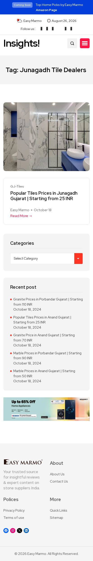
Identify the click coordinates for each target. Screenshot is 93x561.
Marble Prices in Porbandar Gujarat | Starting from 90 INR (47, 356)
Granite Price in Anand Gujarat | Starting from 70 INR (44, 338)
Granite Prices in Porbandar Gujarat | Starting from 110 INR (48, 302)
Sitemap (56, 517)
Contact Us (59, 481)
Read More (19, 216)
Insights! (21, 43)
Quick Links (58, 510)
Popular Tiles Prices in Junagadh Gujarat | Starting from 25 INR (43, 195)
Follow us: (28, 29)
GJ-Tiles (17, 186)
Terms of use (13, 517)
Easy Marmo (19, 210)
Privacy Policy (14, 510)
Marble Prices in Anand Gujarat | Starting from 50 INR (44, 373)
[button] (85, 43)
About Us (57, 474)
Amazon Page (46, 10)
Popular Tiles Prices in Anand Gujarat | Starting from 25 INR (42, 320)
